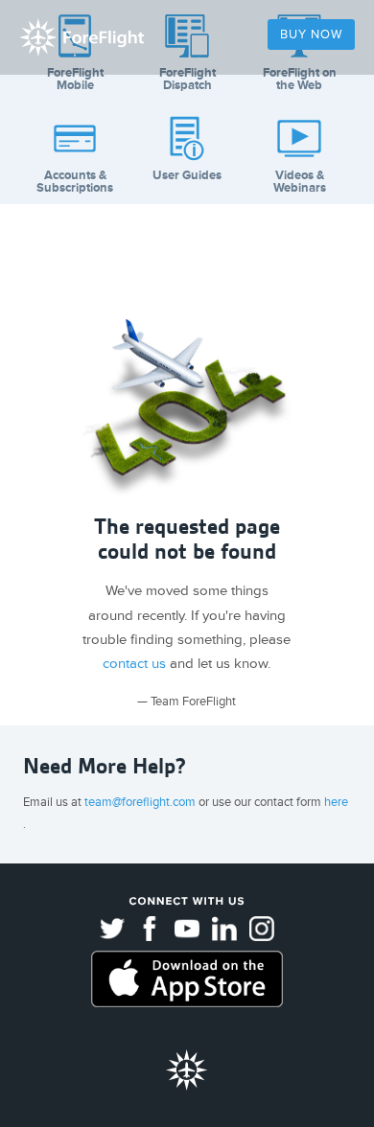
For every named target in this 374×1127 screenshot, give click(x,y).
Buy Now (311, 34)
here (336, 802)
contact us (134, 664)
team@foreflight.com (141, 802)
